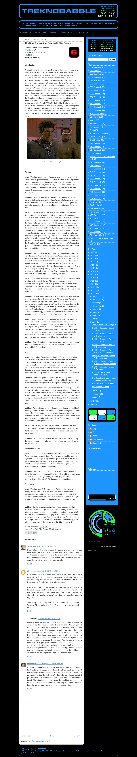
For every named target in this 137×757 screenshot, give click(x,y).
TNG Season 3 (55, 529)
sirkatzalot (31, 546)
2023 (92, 255)
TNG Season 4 (95, 179)
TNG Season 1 (95, 169)
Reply (29, 564)
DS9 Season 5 (95, 81)
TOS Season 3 (95, 199)
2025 (92, 252)
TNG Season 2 (95, 172)
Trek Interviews (96, 209)
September (96, 306)
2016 (92, 278)
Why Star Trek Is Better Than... (102, 238)
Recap (92, 130)
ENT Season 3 (95, 107)
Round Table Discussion (99, 133)
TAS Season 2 (95, 166)
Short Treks (94, 153)
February (96, 394)
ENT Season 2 (95, 104)
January (95, 397)
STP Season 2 (95, 147)
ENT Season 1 (95, 100)
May (94, 319)
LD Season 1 (95, 117)
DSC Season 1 (95, 90)
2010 (92, 401)
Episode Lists (25, 32)
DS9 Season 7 (95, 87)
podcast (93, 244)
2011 (92, 294)
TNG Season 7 (95, 189)
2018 (92, 271)
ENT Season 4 (95, 110)
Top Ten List (94, 205)
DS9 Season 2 (95, 71)
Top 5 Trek (94, 202)
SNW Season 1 (96, 137)
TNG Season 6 (95, 185)
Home (52, 736)
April (94, 322)
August (95, 309)
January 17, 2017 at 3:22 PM (51, 664)
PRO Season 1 (95, 124)
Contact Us (83, 32)
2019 (92, 268)
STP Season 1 (95, 143)
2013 (92, 287)
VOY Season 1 (95, 212)
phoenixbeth (32, 571)
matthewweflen (33, 664)
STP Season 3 (95, 150)
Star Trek (34, 529)
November (96, 300)
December (96, 297)
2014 (92, 284)
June (94, 316)
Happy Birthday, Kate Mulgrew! (104, 325)
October (95, 303)
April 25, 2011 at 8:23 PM (46, 546)
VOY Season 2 (95, 215)
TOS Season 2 (95, 195)
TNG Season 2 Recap (100, 387)
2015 (92, 281)
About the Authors (68, 32)
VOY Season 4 (95, 222)
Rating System (40, 32)
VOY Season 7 (95, 232)
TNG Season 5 (95, 182)
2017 (92, 275)
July (94, 312)
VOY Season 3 (95, 218)
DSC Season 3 (95, 97)
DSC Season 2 (95, 94)
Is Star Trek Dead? (97, 114)
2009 (92, 404)
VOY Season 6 (95, 228)
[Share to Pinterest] (36, 532)
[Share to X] (31, 532)
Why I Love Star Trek (98, 235)
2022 (92, 259)
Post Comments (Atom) (41, 741)
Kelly (94, 429)
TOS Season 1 (95, 192)
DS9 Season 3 (95, 74)
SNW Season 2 (96, 140)
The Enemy (30, 50)
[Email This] (26, 532)
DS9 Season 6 (95, 84)
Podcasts (54, 32)
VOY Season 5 (95, 225)
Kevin (94, 432)
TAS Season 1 (95, 162)
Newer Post (25, 736)
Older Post (78, 736)
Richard (95, 436)
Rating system (95, 127)
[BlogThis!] (28, 532)
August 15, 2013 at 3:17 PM (49, 571)
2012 (92, 290)
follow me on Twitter (108, 546)
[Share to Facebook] (33, 532)
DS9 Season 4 (95, 77)
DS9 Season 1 (95, 67)
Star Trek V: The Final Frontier (104, 384)
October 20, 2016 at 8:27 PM (49, 619)
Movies (92, 120)
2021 (92, 262)
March (95, 391)
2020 (92, 265)
